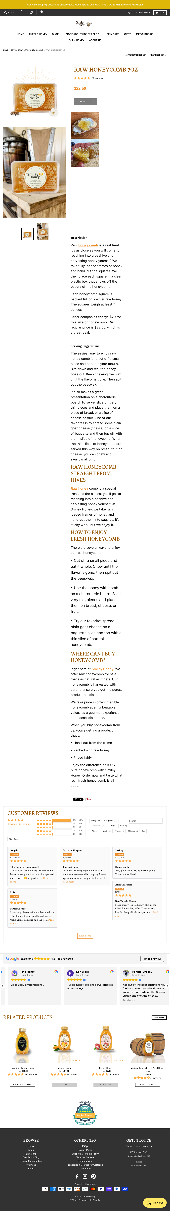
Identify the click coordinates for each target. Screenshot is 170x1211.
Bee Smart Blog (31, 1157)
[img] (32, 861)
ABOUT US (95, 40)
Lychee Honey (106, 1068)
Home (5, 50)
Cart (161, 12)
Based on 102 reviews (18, 824)
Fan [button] (143, 831)
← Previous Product (135, 55)
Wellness (31, 1164)
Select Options (22, 1085)
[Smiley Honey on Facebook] (76, 1176)
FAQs (85, 1146)
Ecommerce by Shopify (89, 1200)
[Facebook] (21, 12)
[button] (82, 78)
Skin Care (31, 1153)
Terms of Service (85, 1157)
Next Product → (158, 55)
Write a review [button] (152, 958)
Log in (129, 12)
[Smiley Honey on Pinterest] (93, 1176)
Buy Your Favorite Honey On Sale (27, 50)
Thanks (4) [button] (119, 831)
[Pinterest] (42, 12)
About (31, 1168)
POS (72, 1200)
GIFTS (127, 34)
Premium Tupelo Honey (22, 1068)
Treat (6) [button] (123, 826)
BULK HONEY (76, 40)
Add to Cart (147, 1085)
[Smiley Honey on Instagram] (85, 1176)
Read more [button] (68, 881)
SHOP (55, 34)
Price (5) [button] (95, 831)
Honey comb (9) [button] (98, 826)
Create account (143, 12)
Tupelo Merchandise (31, 1161)
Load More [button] (85, 935)
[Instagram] (31, 12)
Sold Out (64, 1085)
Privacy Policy (85, 1150)
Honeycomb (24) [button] (110, 820)
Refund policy (85, 1161)
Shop (31, 1150)
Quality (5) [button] (107, 831)
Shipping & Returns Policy (85, 1153)
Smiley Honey (89, 1196)
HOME (20, 34)
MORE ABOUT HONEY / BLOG (82, 34)
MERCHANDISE (144, 34)
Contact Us (147, 1146)
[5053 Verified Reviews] (85, 1126)
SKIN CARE (113, 34)
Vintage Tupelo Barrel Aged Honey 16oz (148, 1069)
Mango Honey (64, 1068)
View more (159, 1017)
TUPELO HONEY (38, 34)
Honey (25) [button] (95, 820)
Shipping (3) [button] (133, 831)
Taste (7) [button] (112, 826)
